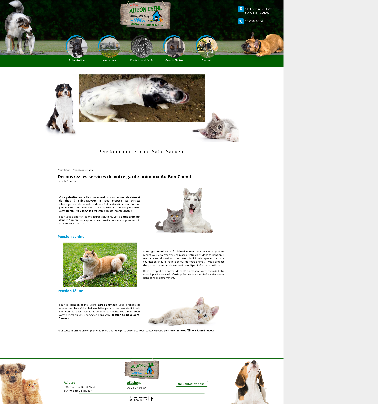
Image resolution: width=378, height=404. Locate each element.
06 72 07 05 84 (254, 21)
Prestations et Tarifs (141, 60)
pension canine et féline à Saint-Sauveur (189, 330)
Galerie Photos (174, 60)
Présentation (77, 60)
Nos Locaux (109, 60)
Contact (206, 60)
